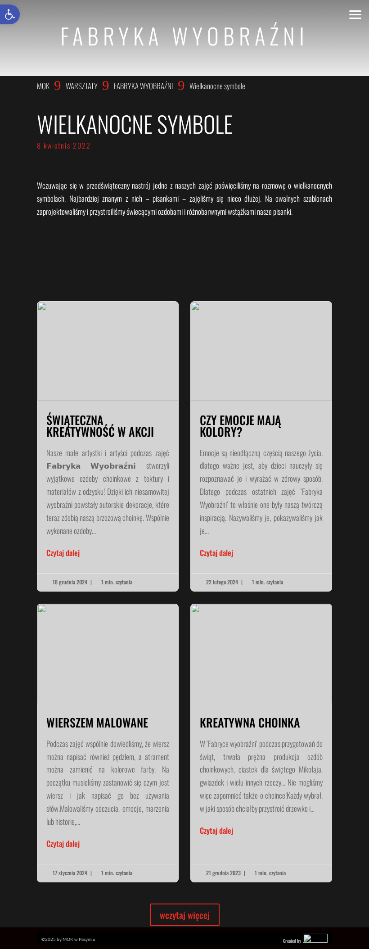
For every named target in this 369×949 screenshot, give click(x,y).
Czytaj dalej (63, 552)
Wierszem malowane (107, 743)
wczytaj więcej (185, 915)
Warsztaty (82, 85)
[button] (10, 14)
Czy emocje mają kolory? (261, 446)
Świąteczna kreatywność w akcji (107, 446)
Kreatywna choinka (261, 743)
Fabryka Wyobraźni (143, 85)
